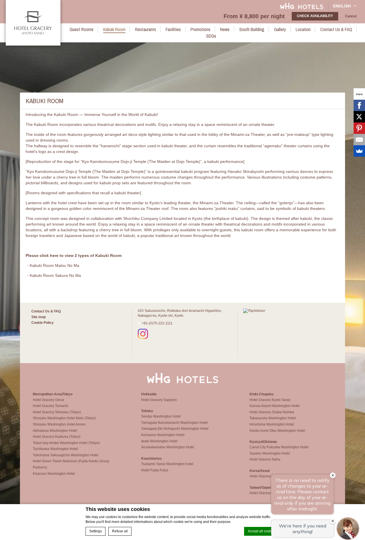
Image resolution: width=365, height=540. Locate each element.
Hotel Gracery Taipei (265, 493)
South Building (251, 29)
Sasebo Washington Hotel (270, 453)
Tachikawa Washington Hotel (55, 449)
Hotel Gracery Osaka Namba (272, 412)
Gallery (280, 29)
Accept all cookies (262, 531)
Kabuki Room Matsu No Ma (54, 265)
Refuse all (120, 531)
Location (303, 29)
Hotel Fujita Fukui (154, 470)
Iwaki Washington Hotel (159, 441)
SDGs (211, 36)
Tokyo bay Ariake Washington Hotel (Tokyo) (66, 443)
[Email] (359, 139)
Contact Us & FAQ (336, 29)
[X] (359, 116)
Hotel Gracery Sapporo (159, 400)
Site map (38, 317)
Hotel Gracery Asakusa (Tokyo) (56, 437)
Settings (95, 531)
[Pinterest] (359, 128)
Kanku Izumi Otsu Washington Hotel (277, 431)
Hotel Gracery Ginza (48, 400)
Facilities (173, 29)
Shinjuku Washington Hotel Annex (59, 424)
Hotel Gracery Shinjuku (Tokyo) (57, 412)
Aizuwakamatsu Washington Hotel (167, 447)
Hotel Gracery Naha (265, 459)
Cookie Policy (42, 323)
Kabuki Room (114, 29)
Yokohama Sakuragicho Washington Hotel (65, 455)
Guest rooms (82, 29)
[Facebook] (359, 105)
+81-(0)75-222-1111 (157, 323)
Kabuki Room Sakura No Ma (55, 275)
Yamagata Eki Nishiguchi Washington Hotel (174, 429)
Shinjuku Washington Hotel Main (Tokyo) (64, 418)
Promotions (200, 29)
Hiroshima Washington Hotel (272, 424)
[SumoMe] (359, 151)
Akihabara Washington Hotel (55, 431)
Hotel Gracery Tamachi (50, 406)
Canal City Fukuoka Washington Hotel (279, 447)
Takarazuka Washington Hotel (273, 418)
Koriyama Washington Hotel (162, 435)
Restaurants (145, 29)
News (225, 29)
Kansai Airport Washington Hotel (275, 406)
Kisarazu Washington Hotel (54, 474)
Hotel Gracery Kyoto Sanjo (270, 400)
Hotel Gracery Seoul (265, 476)
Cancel (350, 16)
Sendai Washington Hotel (161, 416)
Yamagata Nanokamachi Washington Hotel (174, 423)
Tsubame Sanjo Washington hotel (167, 464)
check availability (315, 16)
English (342, 6)
